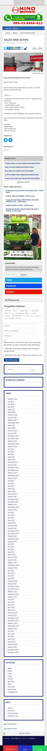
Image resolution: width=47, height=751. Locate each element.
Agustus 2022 (12, 510)
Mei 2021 (11, 549)
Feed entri (11, 711)
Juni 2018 (11, 634)
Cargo (10, 671)
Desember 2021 (13, 531)
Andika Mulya (10, 43)
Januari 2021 (12, 560)
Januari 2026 (12, 417)
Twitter (9, 280)
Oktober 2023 (12, 473)
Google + (10, 292)
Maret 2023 (11, 491)
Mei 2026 (11, 407)
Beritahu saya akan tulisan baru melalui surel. (24, 355)
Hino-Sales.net (15, 738)
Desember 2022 (13, 499)
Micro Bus (11, 681)
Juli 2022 (11, 512)
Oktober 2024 (12, 441)
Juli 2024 (11, 449)
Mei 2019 (11, 605)
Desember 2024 (13, 436)
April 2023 (11, 489)
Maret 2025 (11, 428)
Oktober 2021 (12, 536)
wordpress (32, 738)
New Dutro (11, 687)
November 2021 (13, 534)
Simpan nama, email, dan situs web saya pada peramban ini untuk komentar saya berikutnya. (22, 343)
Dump (10, 676)
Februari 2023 (12, 494)
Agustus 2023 (12, 478)
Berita (15, 33)
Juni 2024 (11, 452)
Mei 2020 (11, 576)
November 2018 (13, 621)
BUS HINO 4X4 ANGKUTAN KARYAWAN (19, 171)
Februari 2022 (12, 526)
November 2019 (13, 589)
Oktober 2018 (12, 623)
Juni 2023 (11, 483)
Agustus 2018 (12, 628)
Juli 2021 (11, 544)
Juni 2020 (11, 573)
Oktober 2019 (12, 592)
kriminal (10, 679)
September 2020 (13, 565)
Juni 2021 (11, 547)
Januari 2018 (12, 647)
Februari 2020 (12, 581)
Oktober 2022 (12, 504)
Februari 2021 (12, 557)
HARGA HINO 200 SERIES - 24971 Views (20, 196)
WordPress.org (13, 716)
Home (8, 33)
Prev (34, 48)
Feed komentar (13, 713)
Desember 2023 (13, 468)
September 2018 (13, 626)
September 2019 (13, 594)
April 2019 (11, 607)
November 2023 (13, 470)
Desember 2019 (13, 586)
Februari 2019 (12, 613)
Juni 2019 (11, 602)
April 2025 (11, 425)
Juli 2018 (11, 631)
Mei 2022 (11, 518)
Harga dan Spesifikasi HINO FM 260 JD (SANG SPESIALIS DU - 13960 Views (22, 201)
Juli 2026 (11, 402)
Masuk (10, 708)
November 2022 (13, 502)
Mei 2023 (11, 486)
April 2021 (11, 552)
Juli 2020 (11, 570)
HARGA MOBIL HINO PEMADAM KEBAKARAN (22, 175)
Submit (23, 274)
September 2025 (13, 423)
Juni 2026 (11, 404)
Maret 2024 (11, 460)
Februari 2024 (12, 462)
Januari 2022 (12, 528)
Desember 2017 (13, 650)
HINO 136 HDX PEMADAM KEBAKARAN (19, 167)
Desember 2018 (13, 618)
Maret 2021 (11, 555)
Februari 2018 (12, 644)
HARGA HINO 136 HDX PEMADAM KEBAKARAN (22, 163)
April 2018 (11, 639)
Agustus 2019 (12, 597)
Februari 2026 (12, 415)
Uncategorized (13, 692)
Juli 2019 (11, 599)
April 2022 (11, 520)
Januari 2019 (12, 615)
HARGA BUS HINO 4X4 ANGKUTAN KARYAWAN (22, 178)
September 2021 (13, 539)
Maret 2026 (11, 412)
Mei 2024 (11, 454)
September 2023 (13, 475)
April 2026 (11, 409)
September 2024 (13, 444)
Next (40, 48)
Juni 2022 (11, 515)
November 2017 (13, 652)
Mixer (9, 684)
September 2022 (13, 507)
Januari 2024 (12, 465)
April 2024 (11, 457)
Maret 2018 (11, 642)
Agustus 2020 (12, 568)
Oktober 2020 (12, 563)
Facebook (11, 286)
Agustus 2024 (12, 446)
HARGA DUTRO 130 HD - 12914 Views (19, 205)
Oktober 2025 (12, 420)
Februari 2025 (12, 431)
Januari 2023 (12, 497)
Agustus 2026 (12, 399)
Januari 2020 (12, 584)
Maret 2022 (11, 523)
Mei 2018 (11, 636)
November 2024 (13, 439)
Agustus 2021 (12, 541)
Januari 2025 (12, 433)
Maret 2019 (11, 610)
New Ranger (12, 689)
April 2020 (11, 578)
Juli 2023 (11, 481)
